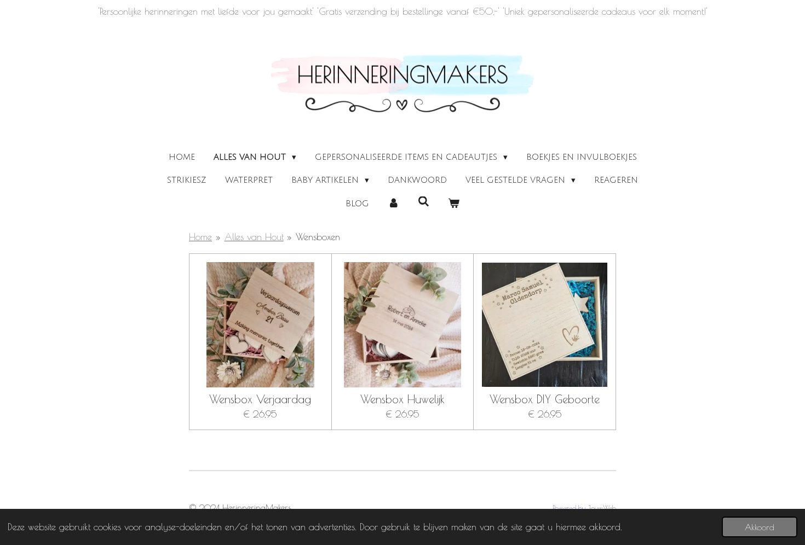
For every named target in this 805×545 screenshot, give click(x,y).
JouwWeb (602, 508)
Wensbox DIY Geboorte (545, 399)
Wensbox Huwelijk (402, 399)
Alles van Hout (254, 236)
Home (200, 236)
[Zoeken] (423, 202)
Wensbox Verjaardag (260, 399)
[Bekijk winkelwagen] (453, 204)
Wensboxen (318, 236)
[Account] (393, 204)
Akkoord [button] (759, 527)
